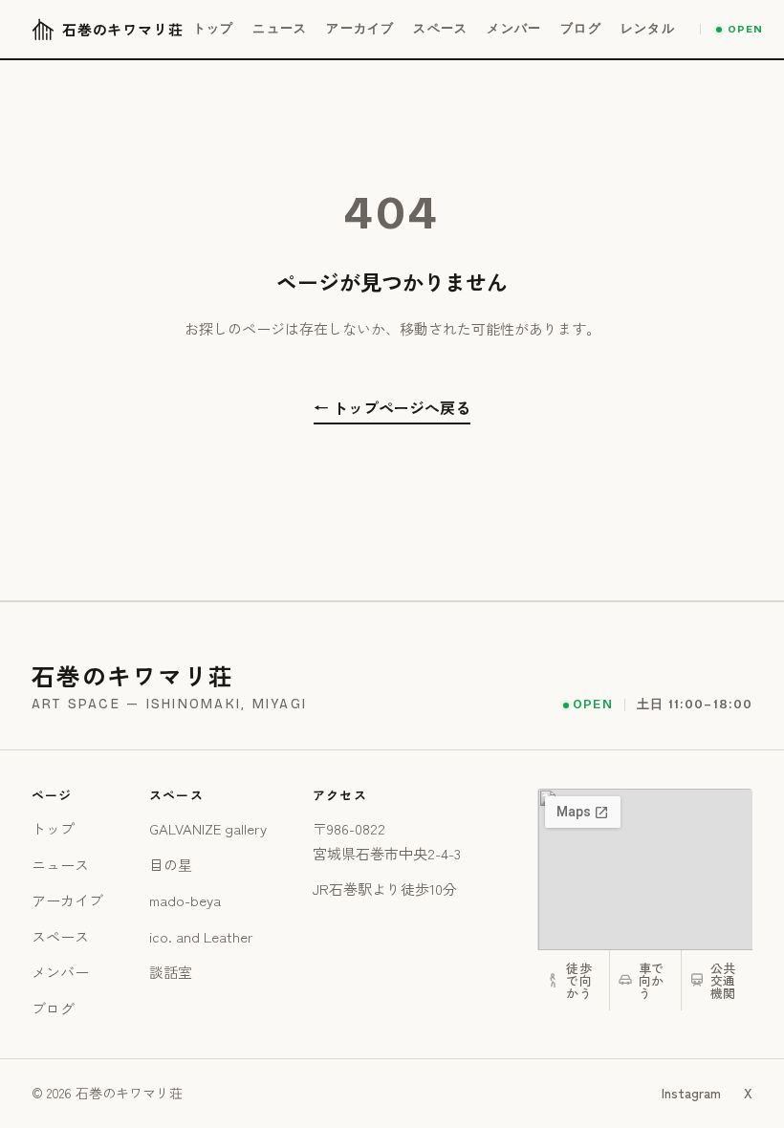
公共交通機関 (723, 980)
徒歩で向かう (579, 980)
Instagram (691, 1092)
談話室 (170, 972)
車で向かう (651, 980)
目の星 (170, 865)
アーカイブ (67, 900)
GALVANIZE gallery (208, 828)
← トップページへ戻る (392, 407)
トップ (53, 828)
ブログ (53, 1008)
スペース (60, 936)
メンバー (60, 972)
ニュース (60, 865)
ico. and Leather (201, 936)
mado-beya (185, 900)
